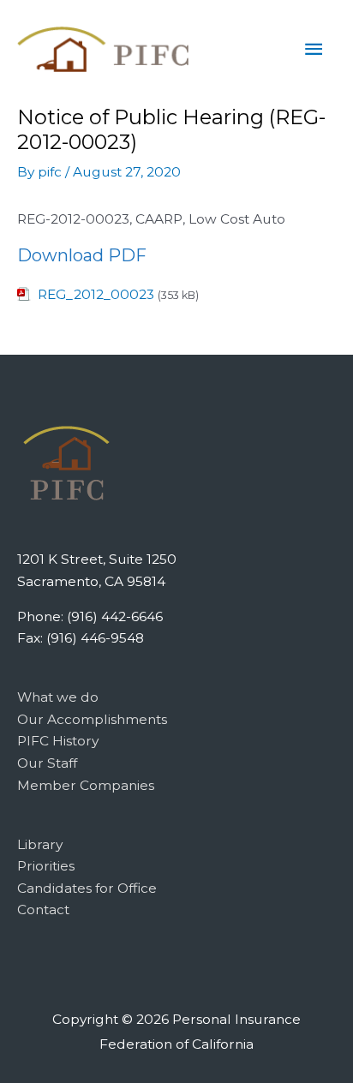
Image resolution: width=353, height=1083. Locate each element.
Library (40, 844)
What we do (58, 697)
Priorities (46, 866)
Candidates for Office (87, 888)
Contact (43, 909)
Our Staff (47, 763)
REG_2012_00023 (96, 294)
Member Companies (85, 785)
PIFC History (58, 741)
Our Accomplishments (92, 719)
